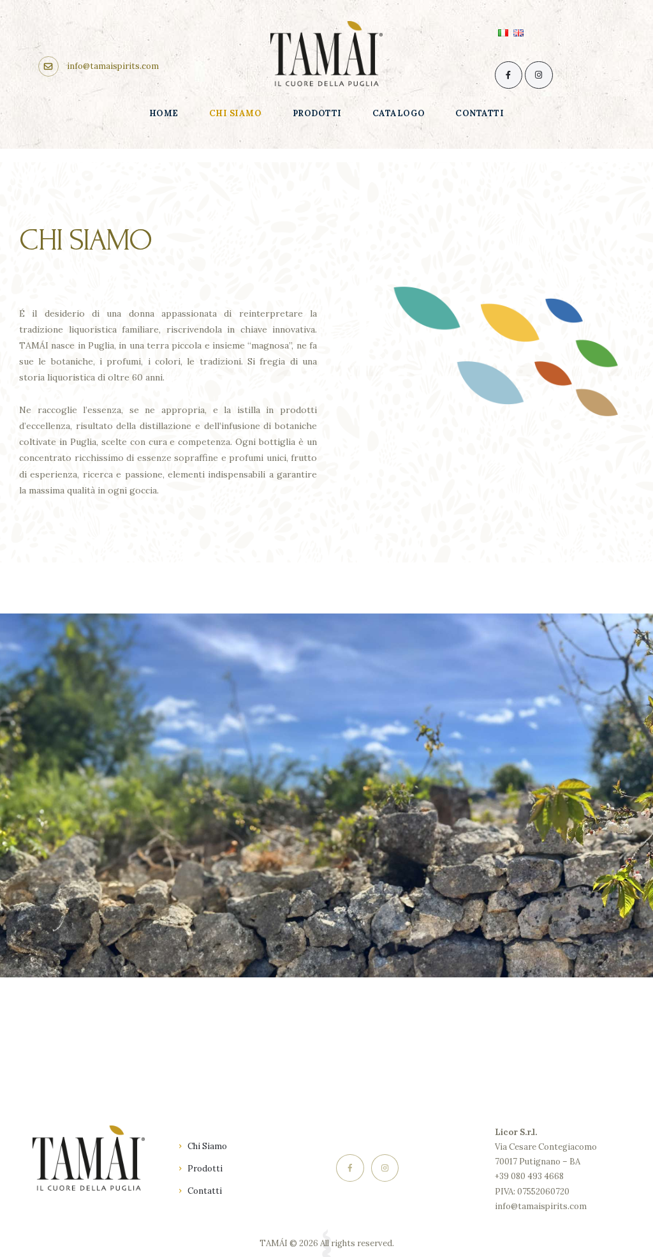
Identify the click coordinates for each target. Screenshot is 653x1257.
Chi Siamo (207, 1146)
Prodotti (205, 1168)
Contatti (204, 1190)
